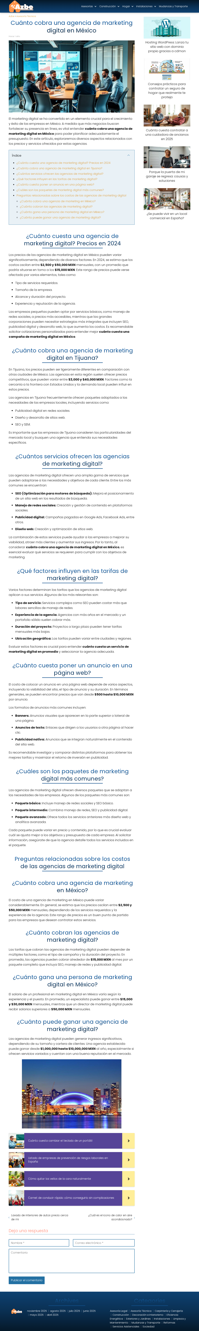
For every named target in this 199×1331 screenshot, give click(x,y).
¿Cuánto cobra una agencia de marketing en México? (58, 201)
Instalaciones (144, 6)
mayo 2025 (37, 1315)
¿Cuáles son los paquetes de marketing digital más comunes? (60, 190)
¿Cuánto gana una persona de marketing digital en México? (62, 212)
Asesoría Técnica (141, 1311)
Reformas (169, 1322)
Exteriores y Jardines (138, 1319)
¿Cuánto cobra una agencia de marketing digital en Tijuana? (59, 168)
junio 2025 (89, 1311)
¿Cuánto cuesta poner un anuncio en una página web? (55, 184)
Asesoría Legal (118, 1311)
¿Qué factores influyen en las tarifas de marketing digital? (56, 179)
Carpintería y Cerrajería (169, 1311)
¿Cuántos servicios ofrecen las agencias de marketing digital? (59, 174)
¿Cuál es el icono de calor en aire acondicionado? (110, 1217)
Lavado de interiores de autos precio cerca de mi (39, 1217)
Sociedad (148, 1326)
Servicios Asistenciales (126, 1326)
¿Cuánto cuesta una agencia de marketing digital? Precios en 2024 (63, 163)
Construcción (107, 6)
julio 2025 (74, 1311)
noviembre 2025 (37, 1311)
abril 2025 (52, 1315)
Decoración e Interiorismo (147, 1315)
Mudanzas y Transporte (173, 6)
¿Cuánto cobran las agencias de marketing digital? (56, 206)
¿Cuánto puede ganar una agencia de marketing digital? (60, 217)
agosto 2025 (58, 1311)
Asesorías (87, 6)
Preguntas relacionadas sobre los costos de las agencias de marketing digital (71, 195)
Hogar (126, 6)
